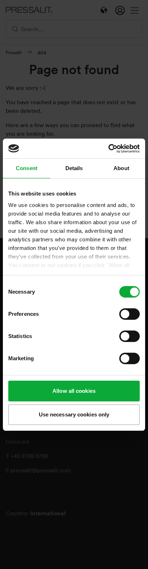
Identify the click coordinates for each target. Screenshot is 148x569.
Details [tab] (74, 168)
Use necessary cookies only (74, 414)
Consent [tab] (26, 168)
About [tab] (121, 168)
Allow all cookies (74, 391)
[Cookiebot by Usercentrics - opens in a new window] (108, 148)
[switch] (129, 314)
